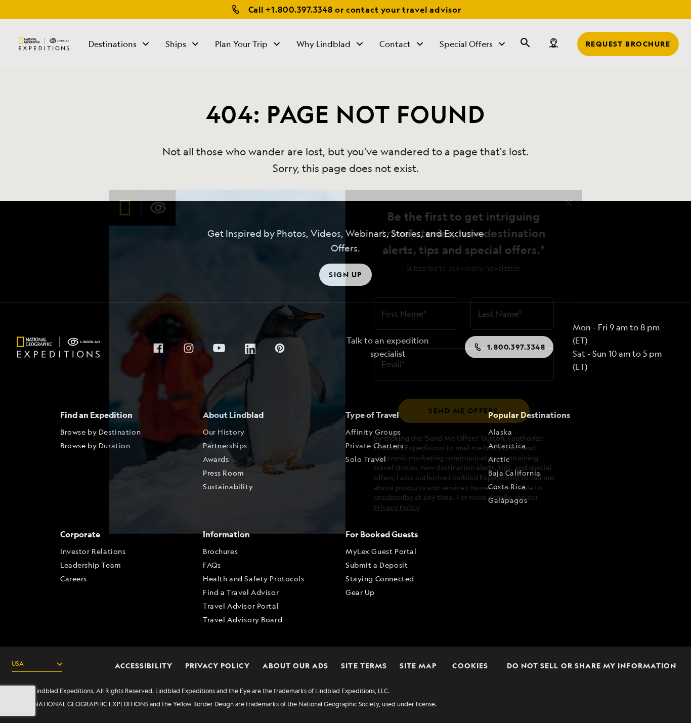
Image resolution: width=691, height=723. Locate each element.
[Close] (568, 203)
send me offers (463, 410)
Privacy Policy (396, 507)
